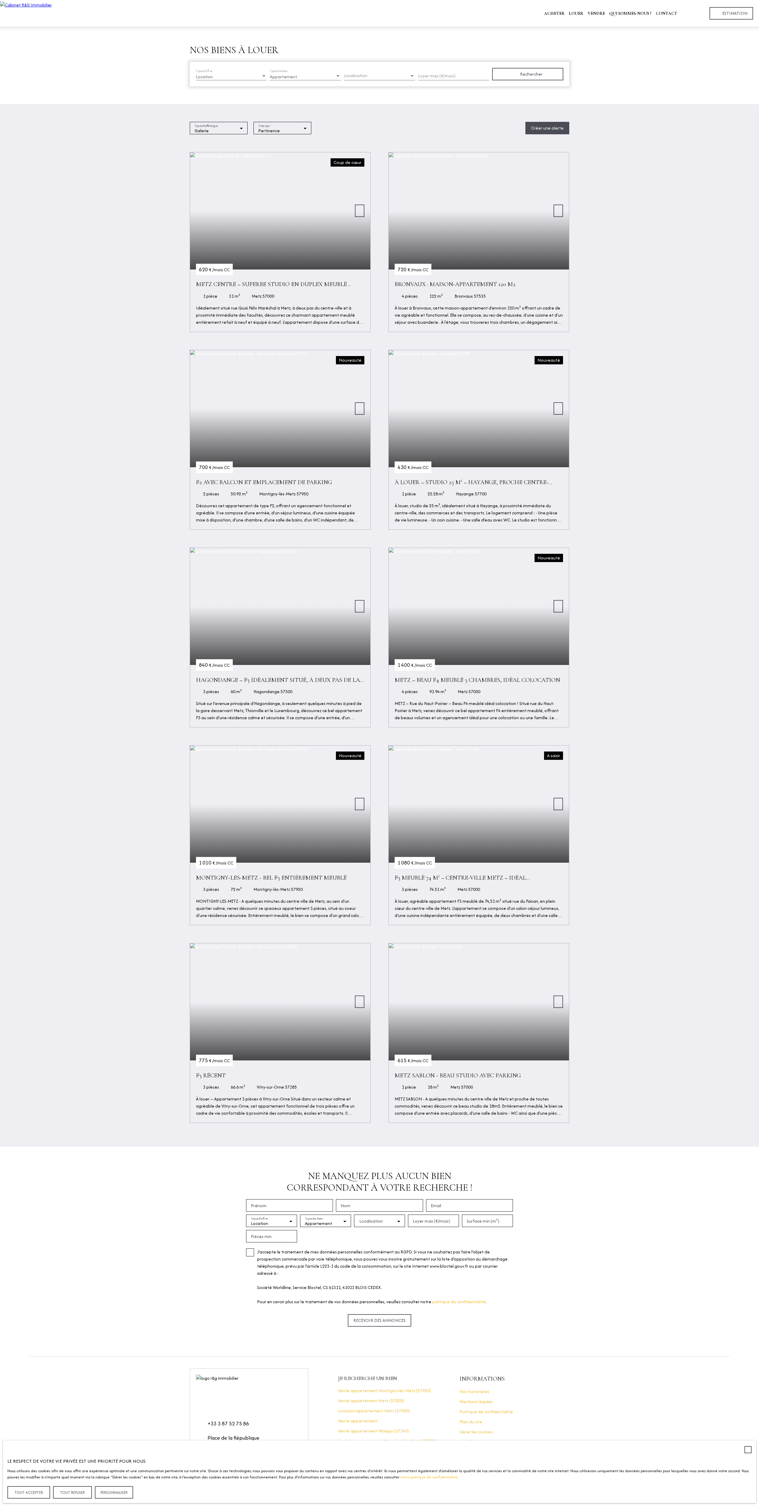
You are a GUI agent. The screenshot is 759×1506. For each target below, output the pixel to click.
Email (436, 1206)
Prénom (259, 1206)
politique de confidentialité (459, 1301)
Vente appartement (358, 1421)
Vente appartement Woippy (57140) (373, 1431)
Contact (666, 13)
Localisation (355, 76)
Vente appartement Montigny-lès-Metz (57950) (384, 1390)
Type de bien (279, 71)
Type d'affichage (206, 126)
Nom (345, 1206)
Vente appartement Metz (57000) (371, 1400)
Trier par (264, 126)
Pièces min (261, 1236)
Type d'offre (204, 71)
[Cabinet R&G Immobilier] (47, 13)
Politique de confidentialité (486, 1411)
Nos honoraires (474, 1391)
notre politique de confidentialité (428, 1477)
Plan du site (471, 1422)
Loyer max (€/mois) (436, 76)
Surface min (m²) (483, 1221)
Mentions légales (476, 1401)
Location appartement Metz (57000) (374, 1411)
